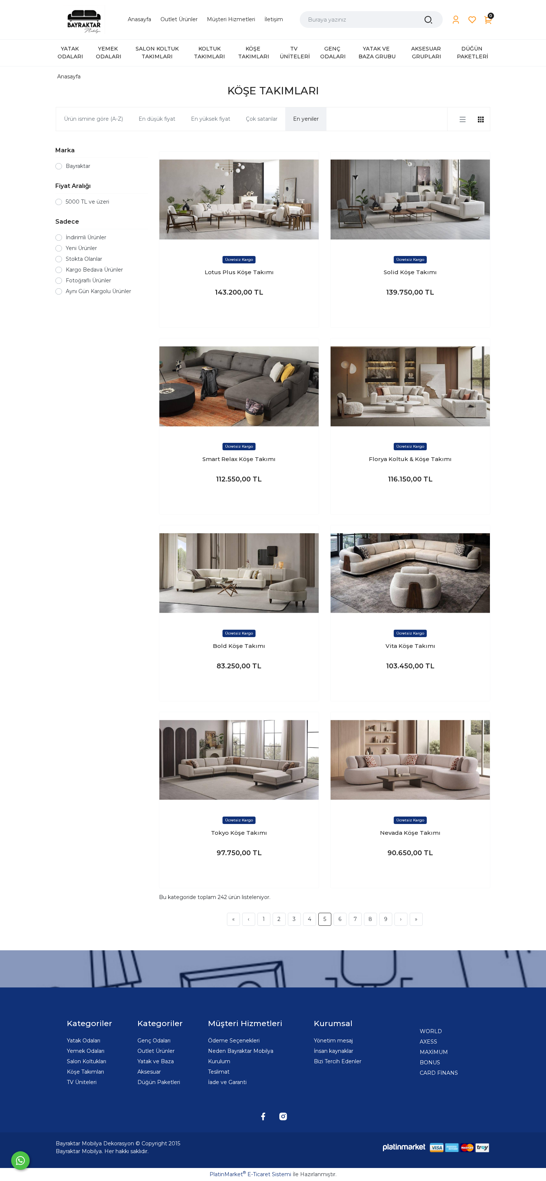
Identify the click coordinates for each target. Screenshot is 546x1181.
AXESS (428, 1041)
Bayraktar (78, 166)
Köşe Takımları (85, 1071)
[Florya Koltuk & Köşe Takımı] (410, 386)
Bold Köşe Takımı (239, 645)
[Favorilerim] (472, 20)
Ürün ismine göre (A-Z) (93, 119)
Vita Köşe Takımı (410, 645)
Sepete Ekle (239, 314)
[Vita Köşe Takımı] (410, 573)
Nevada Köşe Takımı (410, 832)
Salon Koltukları (86, 1061)
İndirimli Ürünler (86, 237)
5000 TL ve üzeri (87, 201)
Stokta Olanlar (84, 259)
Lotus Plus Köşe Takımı (239, 272)
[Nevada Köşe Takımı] (410, 760)
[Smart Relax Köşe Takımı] (239, 386)
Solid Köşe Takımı (410, 272)
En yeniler (306, 119)
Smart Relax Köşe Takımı (239, 459)
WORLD (431, 1031)
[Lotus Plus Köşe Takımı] (239, 199)
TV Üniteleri (82, 1082)
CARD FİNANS (439, 1073)
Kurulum (219, 1061)
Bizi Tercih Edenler (337, 1061)
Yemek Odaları (85, 1051)
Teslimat (219, 1071)
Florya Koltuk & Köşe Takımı (410, 459)
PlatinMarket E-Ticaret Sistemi (250, 1174)
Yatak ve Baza (155, 1061)
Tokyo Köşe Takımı (239, 832)
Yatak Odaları (83, 1040)
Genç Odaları (153, 1040)
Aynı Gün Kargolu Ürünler (98, 291)
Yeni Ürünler (81, 248)
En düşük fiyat (157, 119)
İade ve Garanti (227, 1082)
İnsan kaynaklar (333, 1051)
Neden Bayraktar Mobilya (240, 1051)
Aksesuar (149, 1071)
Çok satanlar (261, 119)
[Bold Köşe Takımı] (239, 573)
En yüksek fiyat (210, 119)
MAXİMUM (434, 1052)
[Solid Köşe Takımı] (410, 199)
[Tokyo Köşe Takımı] (239, 760)
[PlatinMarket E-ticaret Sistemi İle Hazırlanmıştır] (404, 1147)
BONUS (430, 1062)
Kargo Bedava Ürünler (94, 269)
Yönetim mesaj (333, 1040)
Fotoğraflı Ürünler (88, 280)
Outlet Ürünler (156, 1051)
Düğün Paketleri (158, 1082)
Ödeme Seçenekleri (234, 1040)
